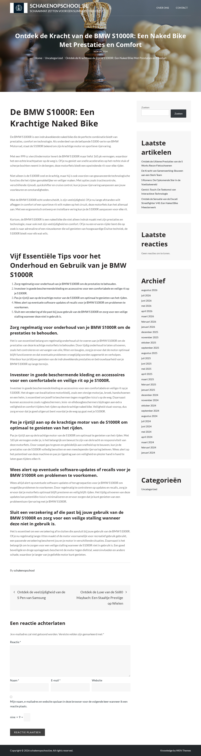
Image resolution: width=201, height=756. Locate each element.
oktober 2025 (148, 342)
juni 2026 (146, 300)
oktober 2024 (148, 405)
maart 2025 (147, 379)
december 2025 (149, 331)
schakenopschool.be (59, 6)
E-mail (55, 680)
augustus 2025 (149, 352)
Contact (182, 7)
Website (97, 680)
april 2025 (146, 373)
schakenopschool (24, 570)
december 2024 (149, 394)
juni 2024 (146, 426)
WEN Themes (183, 750)
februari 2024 (148, 447)
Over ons (162, 7)
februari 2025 (148, 384)
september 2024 (150, 410)
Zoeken (145, 107)
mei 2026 (146, 305)
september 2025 (150, 347)
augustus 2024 (149, 415)
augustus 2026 (149, 289)
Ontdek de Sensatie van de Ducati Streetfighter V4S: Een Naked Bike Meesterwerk (159, 203)
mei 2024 (146, 431)
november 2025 (149, 337)
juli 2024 (146, 421)
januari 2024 (148, 452)
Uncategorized (149, 489)
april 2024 (146, 436)
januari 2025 (148, 389)
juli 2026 (146, 295)
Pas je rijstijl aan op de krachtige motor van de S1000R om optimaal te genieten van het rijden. (71, 297)
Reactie (15, 642)
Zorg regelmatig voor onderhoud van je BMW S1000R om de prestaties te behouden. (65, 284)
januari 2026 (148, 326)
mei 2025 (146, 368)
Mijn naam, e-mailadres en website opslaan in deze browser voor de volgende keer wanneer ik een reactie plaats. (69, 704)
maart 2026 (147, 316)
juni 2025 (146, 363)
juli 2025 (146, 358)
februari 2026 (148, 321)
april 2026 (146, 311)
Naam (14, 680)
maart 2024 (147, 442)
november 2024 (149, 400)
